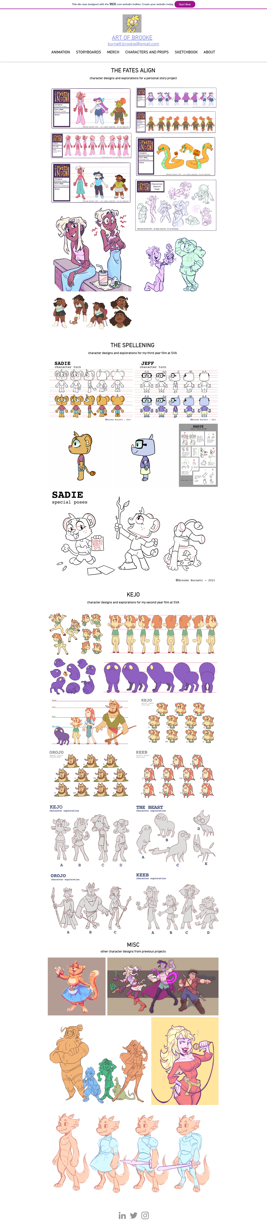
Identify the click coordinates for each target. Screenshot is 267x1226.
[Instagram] (145, 1215)
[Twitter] (134, 1215)
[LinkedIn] (122, 1215)
